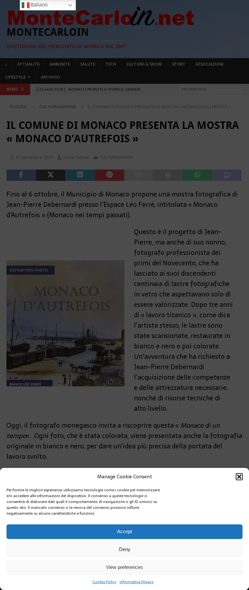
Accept (124, 531)
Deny (124, 549)
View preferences (124, 567)
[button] (239, 476)
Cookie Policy (104, 582)
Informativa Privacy (137, 582)
